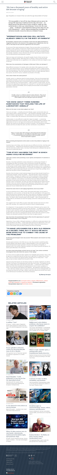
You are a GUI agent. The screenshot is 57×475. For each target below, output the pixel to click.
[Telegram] (17, 293)
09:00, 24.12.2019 (10, 12)
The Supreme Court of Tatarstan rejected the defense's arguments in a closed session (16, 352)
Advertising (9, 460)
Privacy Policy (9, 464)
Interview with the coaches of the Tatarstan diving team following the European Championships (15, 380)
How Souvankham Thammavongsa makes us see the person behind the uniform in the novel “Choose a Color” (39, 382)
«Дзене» (30, 284)
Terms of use (9, 462)
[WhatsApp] (14, 293)
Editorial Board (10, 458)
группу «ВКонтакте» (37, 280)
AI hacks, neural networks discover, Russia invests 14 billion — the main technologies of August (16, 436)
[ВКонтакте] (8, 293)
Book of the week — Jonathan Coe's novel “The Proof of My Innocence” (16, 408)
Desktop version (10, 469)
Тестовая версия (10, 470)
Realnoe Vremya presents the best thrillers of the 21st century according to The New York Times (40, 354)
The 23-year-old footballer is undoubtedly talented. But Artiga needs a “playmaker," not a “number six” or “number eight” (39, 326)
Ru (29, 458)
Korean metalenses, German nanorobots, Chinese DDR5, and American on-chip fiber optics (40, 410)
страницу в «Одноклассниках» (23, 282)
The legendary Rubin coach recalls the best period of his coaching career (39, 438)
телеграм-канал (26, 280)
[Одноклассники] (11, 293)
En (32, 458)
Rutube (24, 284)
